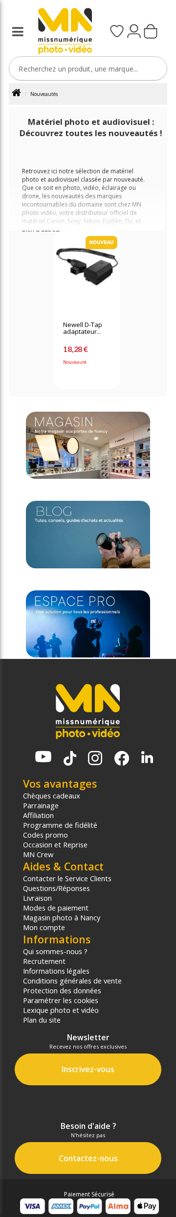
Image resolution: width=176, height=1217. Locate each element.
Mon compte (44, 927)
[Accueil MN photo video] (62, 32)
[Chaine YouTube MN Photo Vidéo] (43, 757)
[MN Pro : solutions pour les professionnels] (88, 623)
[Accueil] (19, 94)
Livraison (37, 898)
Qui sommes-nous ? (55, 951)
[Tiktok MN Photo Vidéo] (70, 759)
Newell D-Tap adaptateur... (82, 328)
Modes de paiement (55, 908)
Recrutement (44, 961)
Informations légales (56, 971)
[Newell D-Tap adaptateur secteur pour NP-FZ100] (87, 271)
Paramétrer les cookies (60, 1000)
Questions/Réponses (56, 888)
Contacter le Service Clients (67, 878)
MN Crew (38, 854)
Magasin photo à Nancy (61, 917)
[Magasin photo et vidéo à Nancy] (88, 445)
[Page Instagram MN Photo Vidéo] (95, 759)
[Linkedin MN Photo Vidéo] (147, 758)
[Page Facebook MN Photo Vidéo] (121, 759)
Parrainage (41, 805)
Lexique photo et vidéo (61, 1010)
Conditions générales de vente (72, 980)
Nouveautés (44, 94)
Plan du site (42, 1020)
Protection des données (62, 990)
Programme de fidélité (60, 825)
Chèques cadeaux (51, 795)
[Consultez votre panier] (150, 32)
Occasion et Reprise (55, 844)
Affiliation (38, 815)
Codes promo (45, 835)
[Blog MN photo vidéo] (88, 534)
